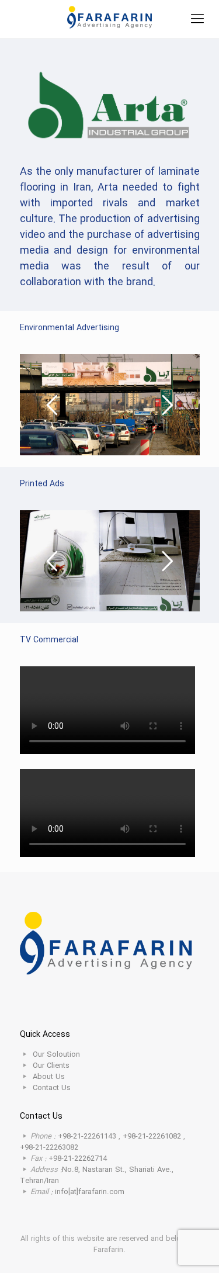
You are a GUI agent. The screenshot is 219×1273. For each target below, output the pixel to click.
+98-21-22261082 (151, 1136)
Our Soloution (56, 1055)
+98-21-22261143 (88, 1136)
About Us (49, 1077)
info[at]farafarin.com (89, 1192)
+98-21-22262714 (77, 1159)
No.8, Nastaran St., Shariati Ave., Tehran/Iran (96, 1175)
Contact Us (52, 1088)
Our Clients (51, 1066)
